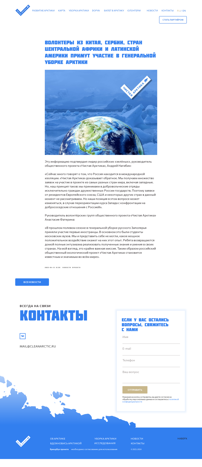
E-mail (126, 348)
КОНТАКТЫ (137, 443)
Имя (125, 337)
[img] (23, 336)
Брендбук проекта (59, 449)
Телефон (128, 360)
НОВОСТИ (137, 438)
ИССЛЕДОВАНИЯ (104, 443)
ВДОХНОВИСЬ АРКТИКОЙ (66, 443)
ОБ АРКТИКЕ (57, 438)
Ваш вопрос (130, 372)
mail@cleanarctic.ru (38, 346)
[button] (173, 20)
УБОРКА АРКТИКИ (105, 438)
